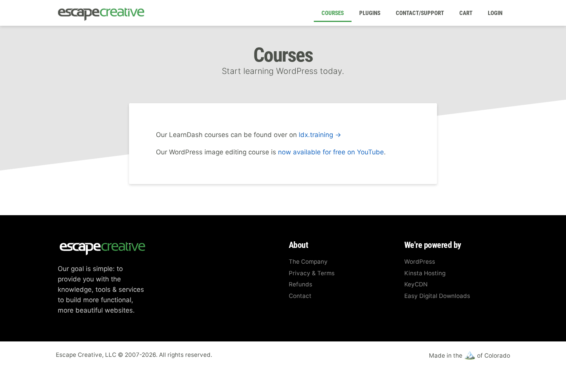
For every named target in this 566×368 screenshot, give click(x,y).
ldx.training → (320, 135)
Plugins (369, 13)
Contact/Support (420, 13)
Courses (333, 13)
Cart (465, 13)
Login (495, 13)
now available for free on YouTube (331, 152)
